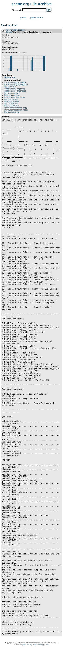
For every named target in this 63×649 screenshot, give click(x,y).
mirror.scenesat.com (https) (16, 110)
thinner (8, 32)
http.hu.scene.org (11, 95)
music (15, 30)
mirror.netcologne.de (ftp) (15, 82)
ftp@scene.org (26, 644)
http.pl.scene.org (11, 106)
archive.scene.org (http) (14, 89)
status (46, 644)
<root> (8, 30)
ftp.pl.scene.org (11, 103)
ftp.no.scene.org (11, 99)
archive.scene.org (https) (15, 91)
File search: (17, 10)
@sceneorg (38, 644)
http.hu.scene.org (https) (14, 97)
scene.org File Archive (31, 4)
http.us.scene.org (11, 112)
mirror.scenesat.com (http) (15, 108)
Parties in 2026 (36, 18)
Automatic (9, 77)
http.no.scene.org (11, 101)
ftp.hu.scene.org (11, 93)
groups (21, 30)
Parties (23, 18)
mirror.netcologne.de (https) (16, 84)
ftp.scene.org (10, 87)
